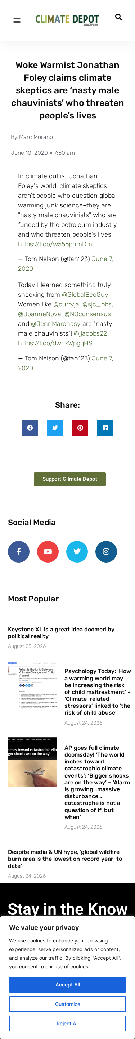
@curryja (66, 304)
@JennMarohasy (56, 324)
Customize (67, 1004)
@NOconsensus (87, 314)
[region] (67, 977)
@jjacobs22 (90, 333)
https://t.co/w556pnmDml (56, 244)
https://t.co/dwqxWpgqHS (55, 343)
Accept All (67, 984)
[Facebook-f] (19, 552)
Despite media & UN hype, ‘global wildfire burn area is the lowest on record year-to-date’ (66, 858)
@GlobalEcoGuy (85, 295)
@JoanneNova (39, 314)
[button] (17, 20)
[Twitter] (77, 552)
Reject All (67, 1023)
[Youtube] (48, 552)
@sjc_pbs (97, 304)
